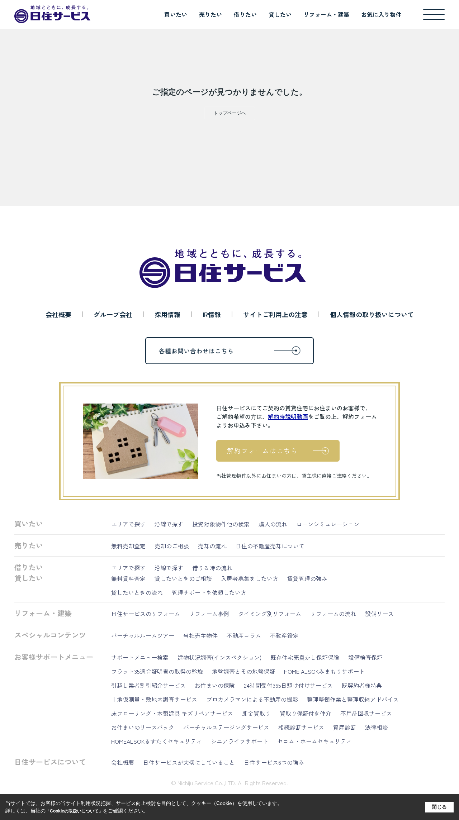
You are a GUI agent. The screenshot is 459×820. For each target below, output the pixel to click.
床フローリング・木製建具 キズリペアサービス (172, 713)
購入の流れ (273, 524)
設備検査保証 (365, 657)
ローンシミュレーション (327, 524)
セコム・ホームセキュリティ (314, 741)
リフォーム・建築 (326, 14)
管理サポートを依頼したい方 (209, 592)
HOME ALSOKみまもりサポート (324, 671)
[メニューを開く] (434, 14)
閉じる (439, 807)
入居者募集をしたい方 (249, 578)
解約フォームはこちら (262, 450)
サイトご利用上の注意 (275, 314)
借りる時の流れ (212, 567)
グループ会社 (113, 314)
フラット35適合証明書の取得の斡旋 (157, 671)
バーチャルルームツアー (142, 635)
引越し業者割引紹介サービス (148, 685)
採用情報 (167, 314)
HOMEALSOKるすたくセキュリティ (156, 741)
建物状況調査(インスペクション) (219, 657)
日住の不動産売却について (270, 546)
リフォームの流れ (333, 613)
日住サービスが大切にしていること (189, 762)
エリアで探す (128, 524)
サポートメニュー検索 (140, 657)
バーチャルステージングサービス (226, 727)
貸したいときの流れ (137, 592)
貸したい (280, 14)
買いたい (175, 14)
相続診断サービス (301, 727)
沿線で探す (169, 524)
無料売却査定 (128, 546)
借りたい (245, 14)
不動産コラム (244, 635)
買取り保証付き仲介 (305, 713)
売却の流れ (212, 546)
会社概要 (58, 314)
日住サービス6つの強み (274, 762)
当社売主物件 (200, 635)
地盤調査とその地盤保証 (243, 671)
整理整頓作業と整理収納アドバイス (353, 699)
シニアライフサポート (239, 741)
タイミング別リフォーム (269, 613)
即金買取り (256, 713)
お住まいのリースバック (142, 727)
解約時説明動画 (288, 416)
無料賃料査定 (128, 578)
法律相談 (376, 727)
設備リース (379, 613)
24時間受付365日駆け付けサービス (288, 685)
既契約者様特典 (362, 685)
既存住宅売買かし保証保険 (304, 657)
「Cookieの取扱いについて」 (74, 811)
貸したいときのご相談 (183, 578)
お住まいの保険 (215, 685)
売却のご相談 (172, 546)
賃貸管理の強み (307, 578)
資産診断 (344, 727)
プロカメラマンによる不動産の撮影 (252, 699)
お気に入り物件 (381, 14)
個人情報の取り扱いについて (372, 314)
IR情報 (212, 314)
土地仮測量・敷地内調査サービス (154, 699)
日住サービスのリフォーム (145, 613)
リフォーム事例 (209, 613)
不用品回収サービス (366, 713)
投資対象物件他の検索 (221, 524)
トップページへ (229, 113)
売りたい (210, 14)
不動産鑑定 (284, 635)
